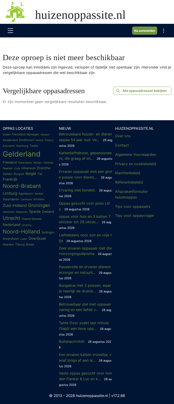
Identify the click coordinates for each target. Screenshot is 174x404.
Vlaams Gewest (31, 218)
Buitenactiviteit (85, 344)
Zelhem (7, 174)
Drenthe (44, 168)
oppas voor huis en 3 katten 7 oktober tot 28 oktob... (85, 222)
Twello (34, 145)
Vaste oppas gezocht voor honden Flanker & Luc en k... (85, 379)
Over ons (122, 136)
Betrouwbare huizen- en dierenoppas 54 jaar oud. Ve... (85, 139)
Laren (23, 238)
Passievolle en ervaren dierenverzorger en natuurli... (85, 272)
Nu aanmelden (144, 30)
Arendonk (9, 145)
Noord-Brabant (22, 186)
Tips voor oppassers (132, 206)
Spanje (35, 211)
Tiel (39, 174)
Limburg (10, 193)
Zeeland (48, 212)
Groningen (39, 205)
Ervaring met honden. (85, 193)
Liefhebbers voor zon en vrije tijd (85, 238)
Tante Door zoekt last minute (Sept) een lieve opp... (85, 328)
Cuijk (17, 168)
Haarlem (8, 244)
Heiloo (40, 140)
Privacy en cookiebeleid (135, 164)
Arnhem (38, 199)
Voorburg (22, 145)
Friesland (10, 162)
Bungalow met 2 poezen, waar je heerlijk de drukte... (85, 291)
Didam (6, 134)
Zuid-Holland (15, 205)
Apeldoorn (26, 193)
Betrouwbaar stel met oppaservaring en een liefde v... (85, 310)
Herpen (45, 134)
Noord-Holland (21, 231)
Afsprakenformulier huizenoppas (131, 194)
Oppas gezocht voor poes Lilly (84, 206)
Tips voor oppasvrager (134, 215)
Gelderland (22, 153)
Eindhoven (26, 140)
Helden (37, 162)
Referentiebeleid (129, 182)
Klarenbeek (25, 162)
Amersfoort (11, 238)
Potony (49, 140)
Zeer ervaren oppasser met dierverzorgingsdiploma (85, 254)
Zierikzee (26, 199)
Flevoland (18, 134)
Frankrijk (10, 179)
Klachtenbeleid (127, 173)
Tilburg (20, 244)
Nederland (11, 224)
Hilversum (29, 168)
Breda (30, 244)
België (31, 173)
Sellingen (48, 232)
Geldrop (48, 162)
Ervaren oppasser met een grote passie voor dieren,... (85, 177)
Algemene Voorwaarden (135, 154)
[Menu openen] (10, 31)
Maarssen (22, 211)
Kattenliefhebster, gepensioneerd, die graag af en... (85, 158)
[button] (164, 31)
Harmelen (8, 211)
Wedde (39, 193)
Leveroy (26, 225)
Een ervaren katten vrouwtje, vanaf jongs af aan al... (85, 360)
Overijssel (37, 238)
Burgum (19, 174)
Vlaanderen (11, 199)
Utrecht (11, 218)
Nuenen (8, 168)
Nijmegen (33, 134)
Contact (122, 145)
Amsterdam (10, 140)
